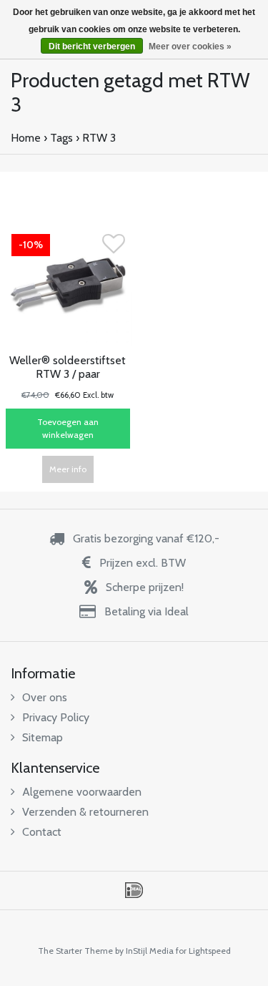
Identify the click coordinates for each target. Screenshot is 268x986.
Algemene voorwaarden (82, 792)
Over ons (44, 697)
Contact (41, 832)
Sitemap (42, 737)
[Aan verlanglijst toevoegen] (113, 248)
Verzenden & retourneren (85, 812)
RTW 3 (99, 138)
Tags (61, 138)
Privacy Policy (55, 717)
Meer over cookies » (190, 47)
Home (26, 138)
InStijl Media (150, 950)
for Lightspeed (203, 950)
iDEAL (134, 890)
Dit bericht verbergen (92, 47)
